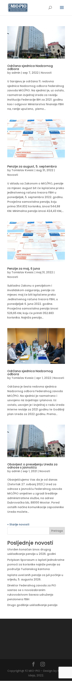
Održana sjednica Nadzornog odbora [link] (30, 67)
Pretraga (57, 531)
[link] (18, 7)
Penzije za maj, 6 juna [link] (23, 268)
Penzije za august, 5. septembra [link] (32, 166)
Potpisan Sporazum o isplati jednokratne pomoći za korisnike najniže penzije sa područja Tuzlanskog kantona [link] (35, 564)
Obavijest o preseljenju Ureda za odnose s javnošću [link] (32, 466)
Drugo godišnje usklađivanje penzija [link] (32, 605)
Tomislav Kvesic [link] (23, 170)
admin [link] (16, 73)
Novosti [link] (46, 73)
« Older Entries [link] (17, 524)
